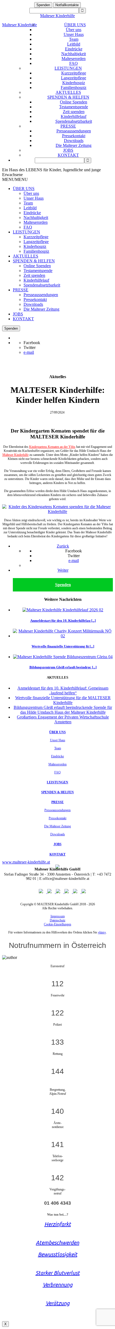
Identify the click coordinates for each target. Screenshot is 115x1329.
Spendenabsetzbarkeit (73, 121)
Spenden (43, 5)
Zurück (63, 546)
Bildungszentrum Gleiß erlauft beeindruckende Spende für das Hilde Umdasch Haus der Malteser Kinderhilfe (63, 709)
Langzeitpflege (73, 78)
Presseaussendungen (73, 131)
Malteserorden (74, 58)
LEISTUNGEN (68, 68)
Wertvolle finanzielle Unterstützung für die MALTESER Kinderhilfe (63, 700)
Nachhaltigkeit (73, 53)
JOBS (68, 150)
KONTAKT (68, 155)
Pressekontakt (73, 135)
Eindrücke (73, 49)
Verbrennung (57, 1285)
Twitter (30, 347)
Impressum (58, 916)
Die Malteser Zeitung (73, 145)
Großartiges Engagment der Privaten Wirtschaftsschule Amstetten (63, 719)
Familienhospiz (73, 87)
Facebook (32, 342)
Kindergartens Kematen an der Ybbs (52, 447)
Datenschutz (57, 920)
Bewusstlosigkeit (57, 1254)
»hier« (102, 932)
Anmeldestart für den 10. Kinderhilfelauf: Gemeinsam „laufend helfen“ (62, 690)
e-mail (29, 352)
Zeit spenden (74, 111)
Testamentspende (73, 107)
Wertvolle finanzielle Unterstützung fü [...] (63, 646)
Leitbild (73, 44)
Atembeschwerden (57, 1242)
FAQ (73, 63)
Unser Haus (74, 34)
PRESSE (68, 126)
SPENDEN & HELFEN (68, 97)
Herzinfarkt (57, 1224)
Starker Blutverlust (58, 1273)
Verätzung (58, 1303)
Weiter (62, 570)
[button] (15, 179)
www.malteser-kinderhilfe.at (26, 862)
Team (73, 39)
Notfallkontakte (67, 5)
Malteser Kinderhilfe (57, 15)
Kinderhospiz (73, 82)
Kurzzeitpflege (73, 73)
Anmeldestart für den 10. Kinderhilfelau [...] (63, 621)
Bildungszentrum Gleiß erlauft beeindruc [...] (63, 667)
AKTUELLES (68, 92)
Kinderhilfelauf (73, 116)
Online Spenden (73, 102)
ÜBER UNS (75, 25)
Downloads (73, 140)
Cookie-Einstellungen (57, 924)
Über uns (73, 29)
